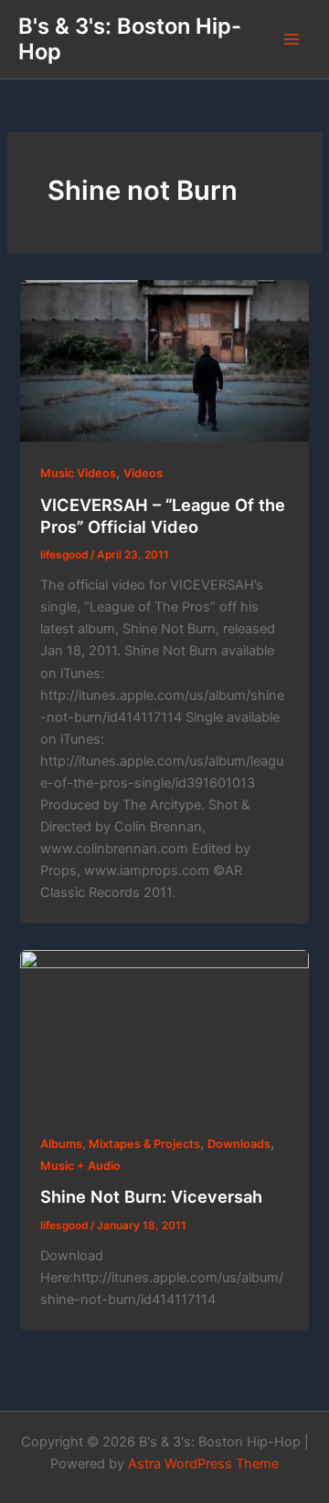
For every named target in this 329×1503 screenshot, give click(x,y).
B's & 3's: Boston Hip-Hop (129, 39)
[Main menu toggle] (291, 39)
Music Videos (78, 473)
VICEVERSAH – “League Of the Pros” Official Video (162, 516)
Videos (143, 473)
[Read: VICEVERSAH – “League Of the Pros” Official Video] (164, 361)
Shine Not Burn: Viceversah (151, 1196)
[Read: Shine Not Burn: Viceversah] (164, 1031)
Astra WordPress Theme (203, 1464)
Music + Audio (80, 1166)
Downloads (239, 1144)
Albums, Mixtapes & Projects (120, 1144)
